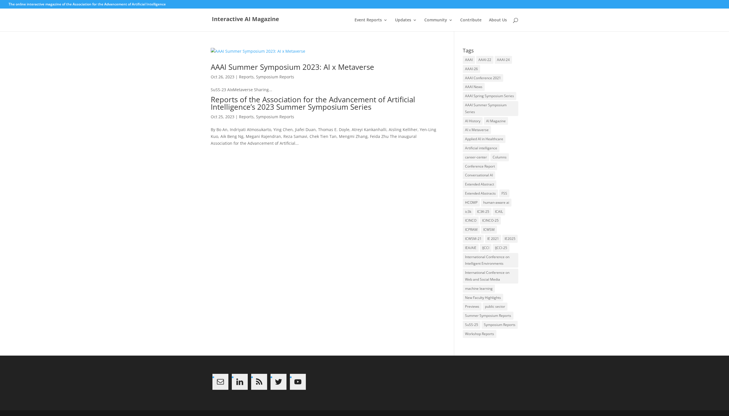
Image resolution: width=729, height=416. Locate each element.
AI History (472, 121)
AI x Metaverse (477, 129)
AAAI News (473, 86)
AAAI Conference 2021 (483, 78)
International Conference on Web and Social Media (487, 276)
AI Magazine (496, 121)
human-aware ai (496, 202)
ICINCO (470, 220)
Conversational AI (479, 175)
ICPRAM (471, 229)
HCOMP (471, 202)
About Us (498, 20)
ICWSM (489, 229)
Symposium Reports (275, 76)
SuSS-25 (471, 324)
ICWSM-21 (473, 238)
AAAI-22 (484, 59)
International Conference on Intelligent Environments (487, 260)
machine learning (479, 288)
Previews (472, 306)
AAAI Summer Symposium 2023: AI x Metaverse (292, 67)
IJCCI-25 (501, 247)
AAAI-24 (503, 59)
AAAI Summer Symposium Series (486, 108)
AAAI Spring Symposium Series (489, 95)
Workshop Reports (479, 333)
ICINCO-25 (490, 220)
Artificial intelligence (481, 148)
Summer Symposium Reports (488, 315)
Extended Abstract (479, 184)
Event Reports (368, 20)
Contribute (471, 20)
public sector (495, 306)
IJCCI (485, 247)
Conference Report (480, 166)
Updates (403, 20)
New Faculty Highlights (483, 297)
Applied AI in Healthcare (484, 138)
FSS (504, 193)
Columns (500, 157)
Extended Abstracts (480, 193)
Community (435, 20)
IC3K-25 (483, 211)
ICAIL (499, 211)
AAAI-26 (471, 68)
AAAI (469, 59)
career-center (476, 157)
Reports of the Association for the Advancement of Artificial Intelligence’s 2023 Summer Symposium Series (313, 103)
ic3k (468, 211)
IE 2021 (493, 238)
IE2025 (510, 238)
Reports (246, 76)
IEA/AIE (470, 247)
